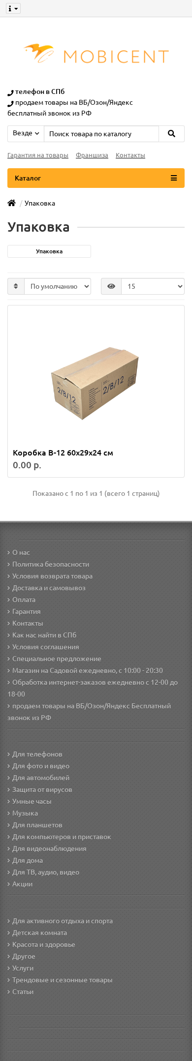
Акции (22, 884)
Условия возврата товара (52, 576)
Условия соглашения (45, 647)
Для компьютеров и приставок (61, 837)
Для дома (27, 860)
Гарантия (26, 611)
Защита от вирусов (42, 789)
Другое (23, 956)
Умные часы (32, 801)
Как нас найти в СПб (44, 635)
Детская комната (39, 933)
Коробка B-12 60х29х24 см (63, 452)
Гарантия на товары (37, 155)
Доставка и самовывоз (49, 588)
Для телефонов (37, 754)
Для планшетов (37, 825)
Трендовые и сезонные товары (62, 980)
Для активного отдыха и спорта (62, 921)
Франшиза (92, 155)
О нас (21, 552)
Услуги (22, 968)
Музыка (25, 813)
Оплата (23, 600)
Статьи (22, 992)
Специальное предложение (56, 659)
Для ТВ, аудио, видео (45, 872)
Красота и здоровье (43, 944)
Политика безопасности (50, 564)
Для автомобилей (40, 778)
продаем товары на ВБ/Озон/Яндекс (74, 102)
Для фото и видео (40, 766)
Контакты (130, 155)
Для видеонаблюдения (49, 848)
